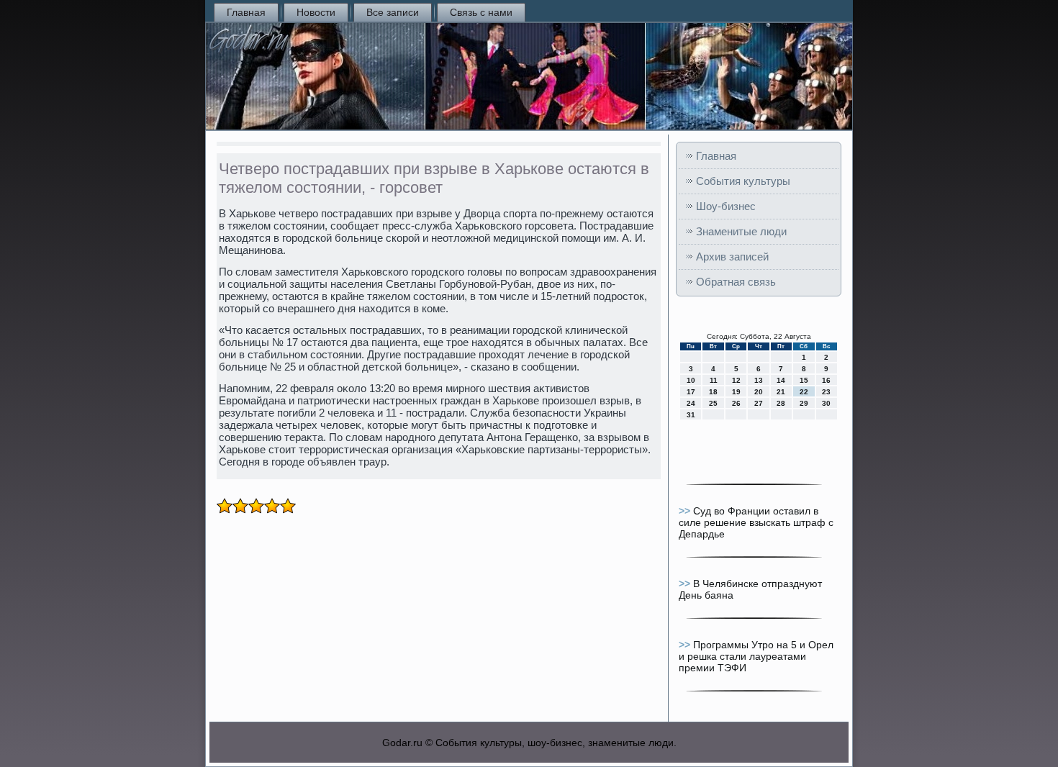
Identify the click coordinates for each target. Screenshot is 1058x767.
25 (713, 403)
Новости (316, 12)
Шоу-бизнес (726, 206)
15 (804, 380)
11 (714, 380)
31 (691, 415)
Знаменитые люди (741, 231)
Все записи (392, 12)
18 (713, 392)
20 (758, 392)
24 (691, 403)
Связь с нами (481, 12)
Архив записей (732, 256)
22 (804, 392)
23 (826, 392)
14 (781, 380)
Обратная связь (736, 282)
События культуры (743, 181)
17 (691, 392)
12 (736, 380)
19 (736, 392)
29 (804, 403)
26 (736, 403)
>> (686, 511)
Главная (246, 12)
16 (826, 380)
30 (826, 403)
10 (691, 380)
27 (758, 403)
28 (781, 403)
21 (781, 392)
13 (758, 380)
